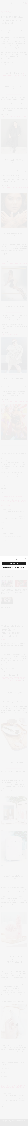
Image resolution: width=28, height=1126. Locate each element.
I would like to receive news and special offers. (14, 567)
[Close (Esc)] (25, 558)
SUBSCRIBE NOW (14, 563)
